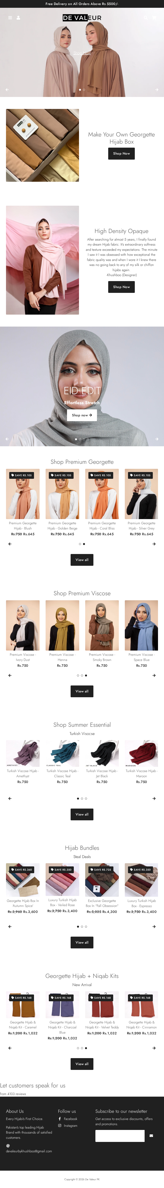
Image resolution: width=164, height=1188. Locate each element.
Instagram (70, 1125)
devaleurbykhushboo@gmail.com (29, 1151)
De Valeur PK (92, 1179)
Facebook (70, 1118)
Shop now (80, 415)
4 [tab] (88, 439)
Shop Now (82, 53)
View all (82, 559)
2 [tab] (84, 90)
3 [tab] (84, 439)
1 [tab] (80, 90)
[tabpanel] (82, 48)
